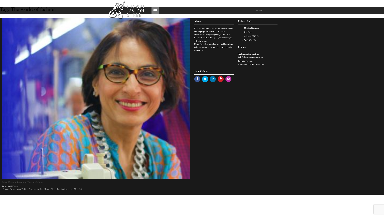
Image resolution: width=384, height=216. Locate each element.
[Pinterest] (221, 79)
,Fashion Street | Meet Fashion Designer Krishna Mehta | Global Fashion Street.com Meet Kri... (43, 189)
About (197, 21)
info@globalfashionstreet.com (250, 57)
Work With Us (250, 40)
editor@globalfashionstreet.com (251, 64)
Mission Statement (251, 28)
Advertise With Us (251, 36)
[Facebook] (197, 79)
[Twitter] (205, 79)
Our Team (248, 32)
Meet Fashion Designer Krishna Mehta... (23, 182)
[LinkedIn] (213, 79)
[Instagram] (228, 79)
